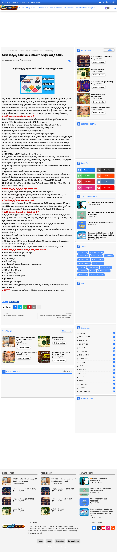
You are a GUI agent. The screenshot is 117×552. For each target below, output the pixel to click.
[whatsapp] (103, 2)
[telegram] (106, 2)
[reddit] (113, 528)
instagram (88, 188)
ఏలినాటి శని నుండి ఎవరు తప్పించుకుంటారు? (98, 95)
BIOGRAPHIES (97, 256)
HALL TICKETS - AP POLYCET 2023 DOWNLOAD (101, 213)
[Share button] (39, 307)
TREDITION (83, 275)
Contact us (14, 2)
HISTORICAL (94, 267)
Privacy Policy (24, 2)
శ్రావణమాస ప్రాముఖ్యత (58, 337)
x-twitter (107, 170)
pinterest (88, 182)
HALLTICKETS (98, 263)
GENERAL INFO (13, 50)
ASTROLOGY (84, 256)
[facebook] (100, 2)
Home (21, 8)
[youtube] (103, 528)
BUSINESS (110, 256)
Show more (66, 331)
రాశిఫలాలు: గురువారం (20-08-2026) (102, 82)
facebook (88, 170)
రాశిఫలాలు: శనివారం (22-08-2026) (101, 57)
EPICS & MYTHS (98, 260)
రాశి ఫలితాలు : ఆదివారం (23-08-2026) (24, 489)
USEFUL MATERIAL (98, 275)
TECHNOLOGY (104, 271)
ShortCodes (69, 8)
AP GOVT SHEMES (97, 252)
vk (107, 182)
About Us (5, 2)
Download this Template (85, 8)
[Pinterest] (29, 307)
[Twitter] (20, 307)
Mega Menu (30, 8)
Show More (109, 50)
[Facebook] (15, 307)
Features (42, 8)
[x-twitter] (110, 2)
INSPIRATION (107, 267)
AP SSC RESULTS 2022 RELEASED (100, 223)
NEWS (93, 271)
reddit (107, 176)
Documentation (36, 2)
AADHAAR (83, 252)
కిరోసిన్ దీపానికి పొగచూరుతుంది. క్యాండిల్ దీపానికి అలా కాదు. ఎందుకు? (25, 339)
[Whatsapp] (25, 307)
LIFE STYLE (83, 271)
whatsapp (88, 176)
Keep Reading (99, 62)
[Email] (34, 307)
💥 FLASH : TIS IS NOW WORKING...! (101, 202)
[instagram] (113, 2)
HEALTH (82, 267)
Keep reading (24, 347)
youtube (107, 188)
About (49, 541)
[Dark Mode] (114, 8)
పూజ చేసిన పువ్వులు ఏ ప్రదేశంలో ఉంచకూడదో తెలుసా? (61, 354)
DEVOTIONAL (84, 260)
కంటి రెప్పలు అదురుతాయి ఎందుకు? (26, 353)
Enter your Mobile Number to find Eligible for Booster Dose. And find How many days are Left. (101, 235)
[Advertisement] (58, 29)
